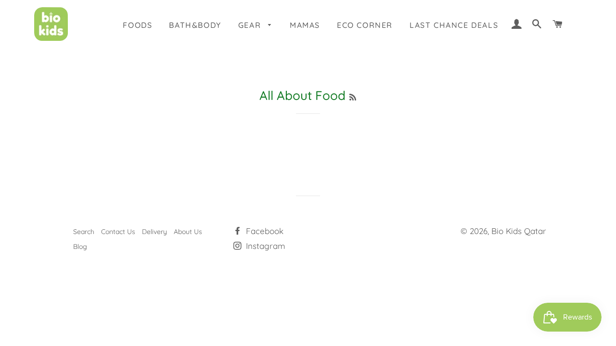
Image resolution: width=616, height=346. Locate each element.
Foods (137, 25)
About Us (188, 231)
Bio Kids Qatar (518, 231)
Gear (251, 25)
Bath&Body (195, 25)
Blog (80, 246)
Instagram (264, 246)
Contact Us (118, 231)
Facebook (263, 231)
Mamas (305, 25)
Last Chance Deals (454, 25)
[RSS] (353, 97)
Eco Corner (365, 25)
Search (83, 231)
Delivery (154, 231)
